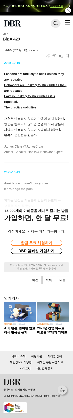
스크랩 (67, 56)
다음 (62, 280)
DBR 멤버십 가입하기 (36, 251)
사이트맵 (25, 368)
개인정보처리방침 (21, 362)
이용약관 (36, 356)
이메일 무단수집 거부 (50, 362)
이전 (35, 280)
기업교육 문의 (44, 368)
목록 (49, 280)
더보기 (48, 56)
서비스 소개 (18, 356)
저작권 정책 (54, 356)
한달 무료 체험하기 (36, 243)
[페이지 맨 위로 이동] (63, 391)
